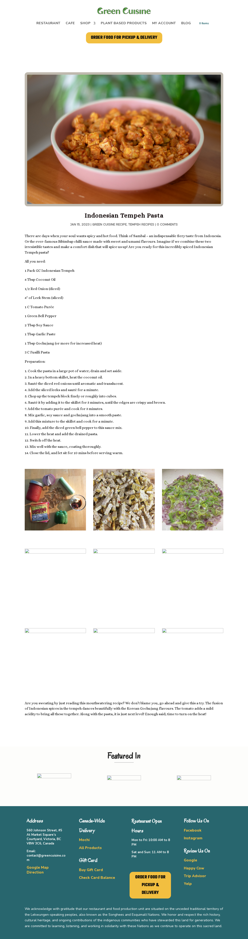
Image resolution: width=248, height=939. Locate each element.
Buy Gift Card (91, 869)
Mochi (84, 839)
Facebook (193, 830)
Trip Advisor (195, 876)
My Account (164, 23)
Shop (85, 23)
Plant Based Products (124, 23)
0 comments (167, 224)
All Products (90, 847)
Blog (186, 23)
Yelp (188, 883)
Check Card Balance (97, 877)
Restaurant (48, 23)
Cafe (70, 23)
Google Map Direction (38, 870)
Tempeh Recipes (141, 224)
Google (190, 860)
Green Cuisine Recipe (109, 224)
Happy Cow (194, 868)
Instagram (193, 838)
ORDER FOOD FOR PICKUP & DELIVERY (124, 37)
